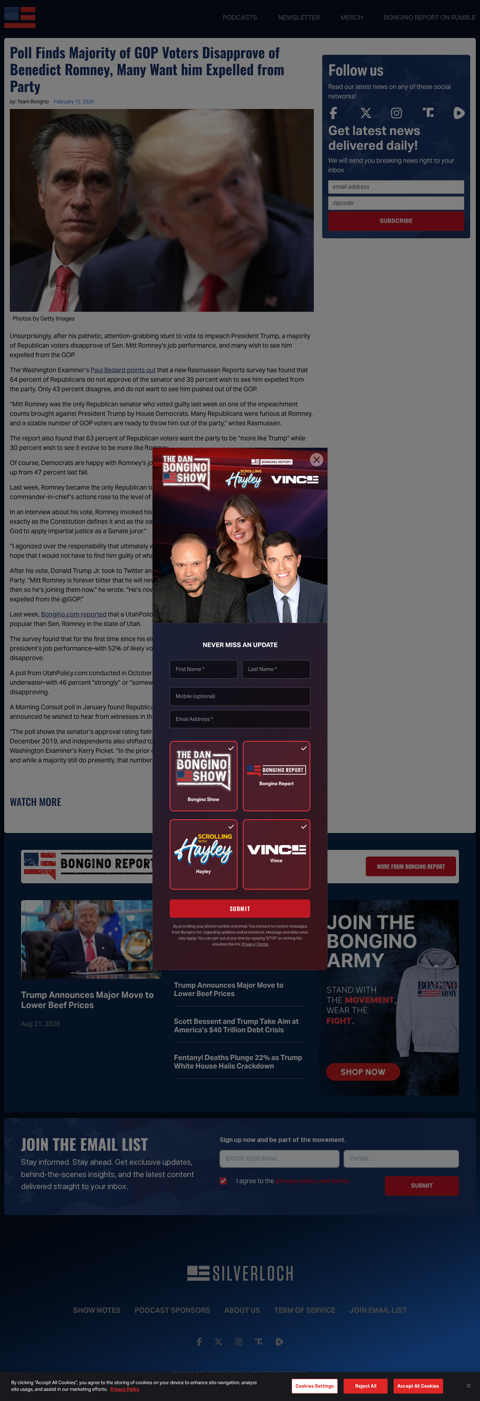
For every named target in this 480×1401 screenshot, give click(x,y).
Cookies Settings (315, 1386)
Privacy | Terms (255, 944)
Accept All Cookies (418, 1386)
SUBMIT (240, 909)
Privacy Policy (125, 1389)
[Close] (316, 459)
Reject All (365, 1386)
